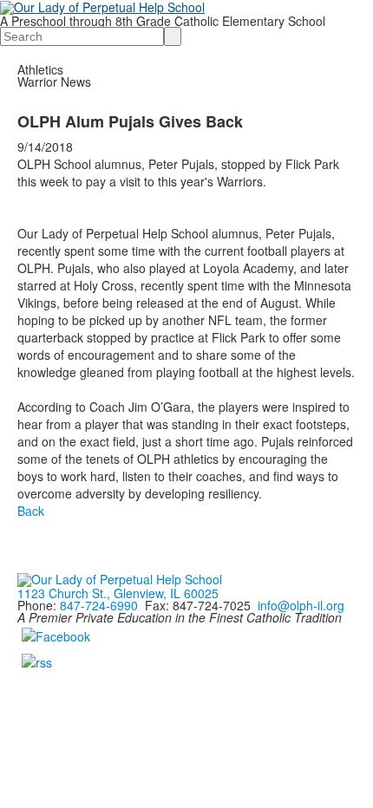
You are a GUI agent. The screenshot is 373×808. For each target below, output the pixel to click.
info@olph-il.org (301, 605)
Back (30, 510)
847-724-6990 (99, 605)
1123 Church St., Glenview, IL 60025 (118, 593)
